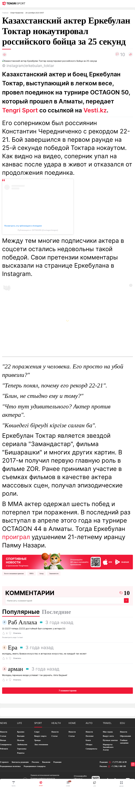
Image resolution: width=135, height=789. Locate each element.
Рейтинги (4, 749)
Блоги (88, 740)
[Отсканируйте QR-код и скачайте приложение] (67, 560)
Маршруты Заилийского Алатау (108, 747)
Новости (3, 732)
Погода (3, 740)
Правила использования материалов (45, 775)
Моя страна (108, 732)
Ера (12, 647)
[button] (121, 784)
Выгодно (20, 736)
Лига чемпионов (41, 745)
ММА (32, 573)
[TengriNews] (13, 784)
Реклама (35, 762)
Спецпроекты (5, 745)
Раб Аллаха (22, 622)
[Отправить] (126, 600)
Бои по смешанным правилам (14, 573)
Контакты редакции (20, 762)
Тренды (37, 740)
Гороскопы (21, 749)
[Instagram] (133, 764)
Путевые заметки (110, 740)
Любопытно (22, 745)
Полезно (20, 740)
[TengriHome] (68, 784)
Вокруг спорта (40, 736)
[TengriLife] (94, 784)
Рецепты (20, 753)
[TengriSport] (41, 784)
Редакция (57, 762)
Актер (41, 573)
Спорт (37, 732)
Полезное (89, 736)
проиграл (16, 537)
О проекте (4, 762)
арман (15, 669)
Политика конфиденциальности (43, 778)
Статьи (3, 736)
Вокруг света (108, 736)
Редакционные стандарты (34, 766)
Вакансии (46, 762)
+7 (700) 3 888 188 (118, 766)
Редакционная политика (10, 766)
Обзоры (89, 745)
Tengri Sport (20, 110)
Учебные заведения (124, 741)
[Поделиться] (130, 54)
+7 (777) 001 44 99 (119, 762)
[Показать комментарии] (117, 54)
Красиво (20, 732)
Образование (125, 736)
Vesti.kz (95, 110)
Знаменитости (53, 573)
